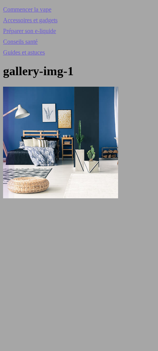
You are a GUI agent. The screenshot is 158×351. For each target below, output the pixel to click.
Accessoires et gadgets (30, 20)
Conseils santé (20, 41)
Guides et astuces (24, 52)
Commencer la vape (27, 9)
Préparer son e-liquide (29, 31)
